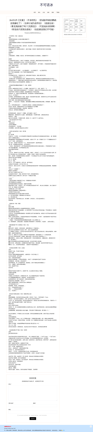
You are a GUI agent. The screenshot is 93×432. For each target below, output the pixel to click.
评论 (10, 384)
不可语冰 (46, 5)
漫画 (53, 12)
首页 (35, 12)
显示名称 (11, 403)
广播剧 (57, 12)
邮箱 (34, 403)
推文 (39, 12)
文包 (44, 12)
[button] (91, 426)
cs (40, 33)
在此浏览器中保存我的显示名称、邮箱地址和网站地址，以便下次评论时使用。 (33, 415)
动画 (48, 12)
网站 (10, 409)
